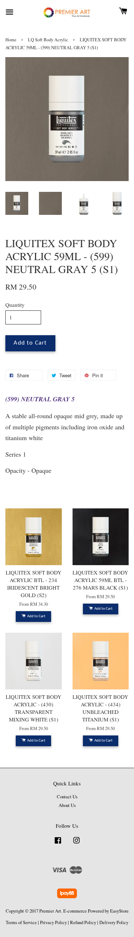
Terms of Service (21, 922)
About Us (67, 805)
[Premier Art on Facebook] (58, 844)
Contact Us (67, 797)
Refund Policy (83, 922)
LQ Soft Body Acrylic (48, 40)
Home (10, 40)
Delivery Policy (113, 922)
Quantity (15, 304)
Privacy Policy (53, 922)
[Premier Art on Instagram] (76, 844)
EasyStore (119, 911)
